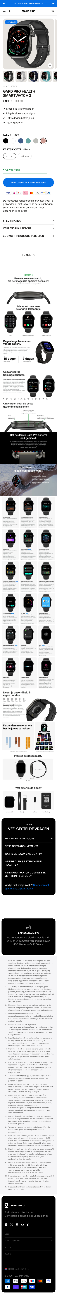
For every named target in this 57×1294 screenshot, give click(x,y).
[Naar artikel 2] (21, 76)
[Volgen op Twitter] (11, 1224)
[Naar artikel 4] (46, 76)
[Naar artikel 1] (8, 76)
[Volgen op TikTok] (27, 1224)
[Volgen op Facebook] (6, 1224)
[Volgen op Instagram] (17, 1224)
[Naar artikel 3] (33, 76)
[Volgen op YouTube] (22, 1224)
